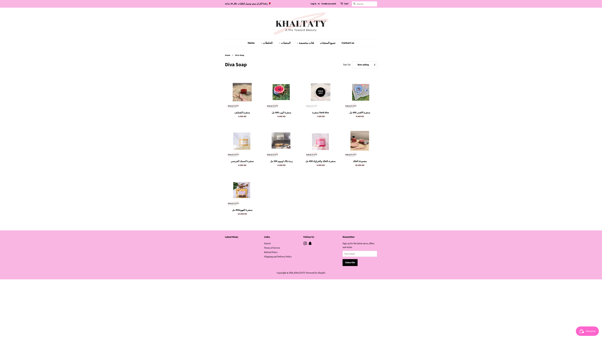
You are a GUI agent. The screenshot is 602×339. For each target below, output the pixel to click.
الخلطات (267, 43)
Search (267, 243)
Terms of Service (272, 247)
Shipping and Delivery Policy (278, 256)
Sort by (347, 64)
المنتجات (285, 43)
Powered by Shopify (315, 272)
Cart (346, 3)
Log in (313, 3)
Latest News (231, 237)
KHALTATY (299, 272)
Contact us (348, 43)
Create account (328, 3)
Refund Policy (271, 252)
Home (251, 43)
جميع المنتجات (328, 43)
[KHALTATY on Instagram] (305, 243)
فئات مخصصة (306, 43)
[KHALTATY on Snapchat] (310, 243)
